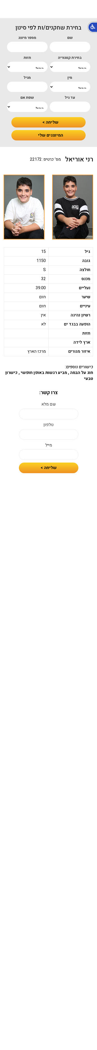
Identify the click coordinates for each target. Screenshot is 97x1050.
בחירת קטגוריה (70, 57)
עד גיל (70, 97)
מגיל (27, 77)
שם (70, 37)
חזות (27, 57)
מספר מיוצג (27, 37)
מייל (48, 445)
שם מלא (48, 404)
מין (70, 77)
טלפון (48, 425)
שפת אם (27, 97)
